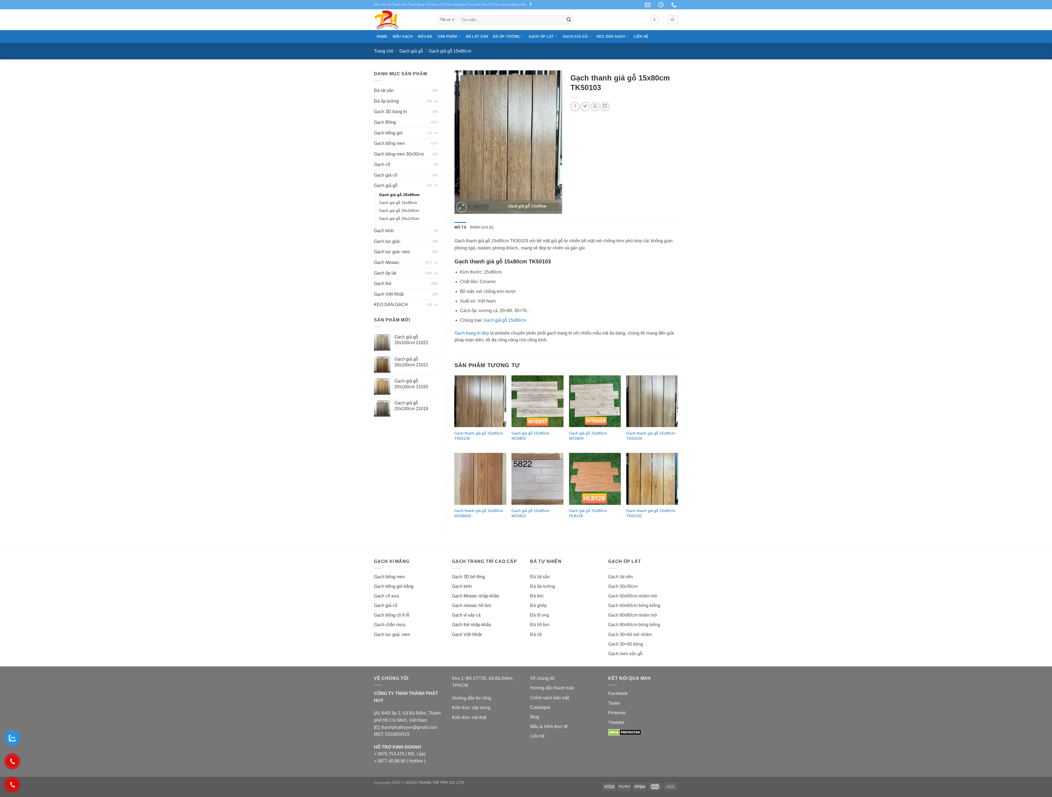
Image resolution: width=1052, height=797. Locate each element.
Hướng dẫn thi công (471, 698)
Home (382, 36)
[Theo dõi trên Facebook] (530, 5)
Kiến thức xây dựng (471, 707)
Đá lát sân (477, 36)
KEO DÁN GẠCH (611, 36)
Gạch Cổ (437, 4)
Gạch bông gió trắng (393, 586)
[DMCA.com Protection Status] (624, 732)
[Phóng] (461, 207)
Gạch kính (384, 230)
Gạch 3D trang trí (390, 111)
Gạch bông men (389, 143)
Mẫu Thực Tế (382, 4)
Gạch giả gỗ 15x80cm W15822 (530, 513)
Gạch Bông (385, 122)
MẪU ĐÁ (425, 36)
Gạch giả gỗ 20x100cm (399, 210)
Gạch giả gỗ (575, 36)
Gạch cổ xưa (386, 596)
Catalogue (540, 707)
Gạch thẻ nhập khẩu (471, 624)
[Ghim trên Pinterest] (595, 106)
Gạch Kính (400, 4)
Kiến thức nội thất (469, 717)
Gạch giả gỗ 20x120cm (399, 218)
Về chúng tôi (542, 678)
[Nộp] (568, 19)
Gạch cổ (382, 164)
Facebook (618, 693)
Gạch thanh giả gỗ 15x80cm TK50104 (650, 436)
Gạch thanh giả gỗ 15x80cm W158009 (478, 513)
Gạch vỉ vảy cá (466, 615)
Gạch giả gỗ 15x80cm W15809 (588, 436)
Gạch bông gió (388, 133)
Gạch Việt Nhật (389, 294)
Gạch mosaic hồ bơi (471, 605)
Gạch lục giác (387, 241)
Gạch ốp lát (541, 36)
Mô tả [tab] (460, 227)
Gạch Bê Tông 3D (480, 4)
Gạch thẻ (382, 283)
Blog (534, 717)
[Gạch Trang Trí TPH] (401, 19)
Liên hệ (641, 36)
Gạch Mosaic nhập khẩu (475, 596)
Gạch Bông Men (455, 4)
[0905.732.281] (674, 4)
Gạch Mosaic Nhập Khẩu (510, 4)
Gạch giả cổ (385, 175)
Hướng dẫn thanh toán (552, 688)
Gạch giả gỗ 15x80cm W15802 (530, 436)
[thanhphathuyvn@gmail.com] (648, 4)
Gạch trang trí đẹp (471, 333)
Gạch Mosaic (386, 262)
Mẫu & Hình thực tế (549, 726)
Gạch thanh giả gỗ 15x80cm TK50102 (650, 513)
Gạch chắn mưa (389, 624)
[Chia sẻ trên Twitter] (585, 106)
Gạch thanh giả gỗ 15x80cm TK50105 (478, 436)
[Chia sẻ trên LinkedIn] (605, 106)
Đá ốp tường (506, 36)
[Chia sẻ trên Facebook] (575, 106)
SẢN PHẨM (447, 36)
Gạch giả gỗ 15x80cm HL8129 (588, 513)
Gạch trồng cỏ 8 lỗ (391, 615)
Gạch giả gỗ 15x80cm (450, 51)
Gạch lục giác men (392, 251)
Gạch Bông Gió (419, 4)
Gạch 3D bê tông (468, 576)
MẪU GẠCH (403, 36)
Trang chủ (383, 51)
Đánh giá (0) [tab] (481, 227)
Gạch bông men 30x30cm (399, 154)
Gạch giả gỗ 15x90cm (398, 202)
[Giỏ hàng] (673, 19)
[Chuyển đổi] (435, 101)
